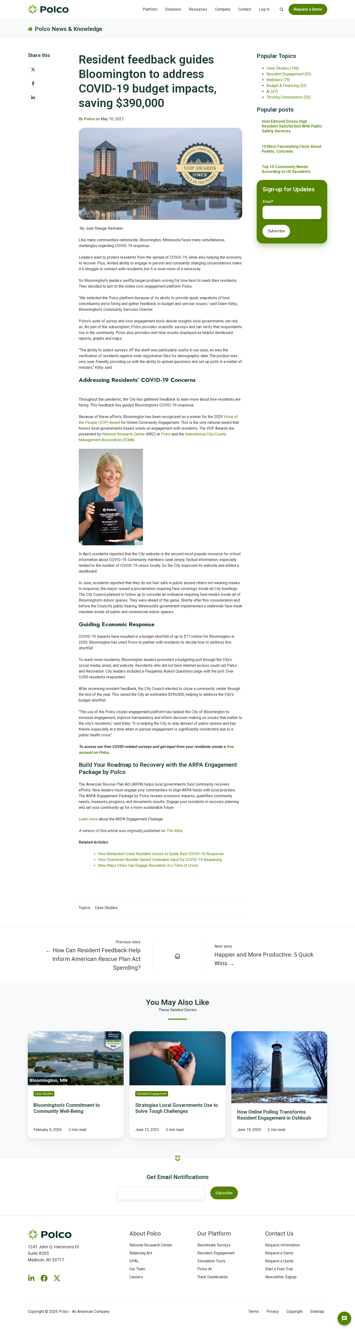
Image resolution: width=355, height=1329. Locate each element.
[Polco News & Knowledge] (177, 955)
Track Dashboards (212, 1277)
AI (272, 91)
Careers (136, 1277)
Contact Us (279, 1233)
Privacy (272, 1311)
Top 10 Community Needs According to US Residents (286, 169)
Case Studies (106, 907)
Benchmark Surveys (214, 1245)
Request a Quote (279, 1261)
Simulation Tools (211, 1261)
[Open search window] (281, 9)
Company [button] (223, 9)
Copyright (294, 1311)
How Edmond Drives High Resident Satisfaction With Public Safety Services (292, 126)
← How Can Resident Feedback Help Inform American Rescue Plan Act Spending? (93, 959)
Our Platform (214, 1233)
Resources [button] (198, 9)
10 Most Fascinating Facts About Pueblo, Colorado (291, 149)
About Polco (145, 1233)
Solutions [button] (173, 9)
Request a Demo (279, 1253)
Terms (253, 1311)
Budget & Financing (286, 85)
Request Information (282, 1245)
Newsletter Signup (281, 1277)
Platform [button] (150, 9)
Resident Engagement (288, 74)
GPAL (134, 1261)
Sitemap (317, 1311)
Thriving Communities (288, 97)
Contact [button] (244, 9)
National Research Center (150, 1245)
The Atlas (174, 830)
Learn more (88, 819)
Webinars (278, 80)
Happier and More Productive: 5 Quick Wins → (263, 959)
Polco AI (204, 1269)
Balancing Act (140, 1253)
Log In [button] (264, 9)
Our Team (137, 1269)
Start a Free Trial (279, 1269)
